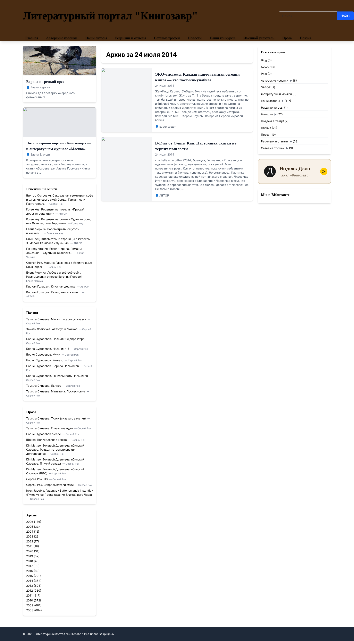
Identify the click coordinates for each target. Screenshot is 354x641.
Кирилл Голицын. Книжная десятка (51, 286)
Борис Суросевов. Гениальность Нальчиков (57, 375)
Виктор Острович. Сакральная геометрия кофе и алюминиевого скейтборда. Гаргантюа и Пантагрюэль (59, 199)
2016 (29, 571)
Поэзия (305, 38)
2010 (29, 600)
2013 (29, 585)
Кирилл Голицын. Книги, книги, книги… (53, 292)
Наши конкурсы (222, 38)
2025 (29, 526)
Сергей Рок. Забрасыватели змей (50, 484)
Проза (287, 38)
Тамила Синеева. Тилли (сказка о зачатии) (56, 418)
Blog (264, 60)
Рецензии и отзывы (130, 38)
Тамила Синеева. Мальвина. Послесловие (56, 391)
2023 (29, 536)
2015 (29, 575)
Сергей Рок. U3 (37, 479)
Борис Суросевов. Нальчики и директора (55, 339)
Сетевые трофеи (167, 38)
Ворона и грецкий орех (45, 82)
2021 (29, 546)
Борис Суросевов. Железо (45, 360)
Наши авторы (96, 38)
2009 (29, 605)
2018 (29, 561)
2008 (29, 610)
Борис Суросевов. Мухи (43, 354)
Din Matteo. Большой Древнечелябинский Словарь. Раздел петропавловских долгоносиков (55, 449)
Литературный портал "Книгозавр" (110, 16)
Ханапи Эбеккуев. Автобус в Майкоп (52, 329)
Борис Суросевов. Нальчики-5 (48, 348)
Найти (345, 16)
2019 (29, 556)
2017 (29, 566)
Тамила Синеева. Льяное (44, 385)
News (265, 67)
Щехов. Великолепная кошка (47, 439)
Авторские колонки (61, 38)
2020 (29, 551)
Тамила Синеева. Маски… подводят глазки (56, 319)
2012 (29, 590)
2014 (29, 580)
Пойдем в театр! (272, 121)
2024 (29, 531)
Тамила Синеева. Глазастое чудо (50, 428)
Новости (195, 38)
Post (264, 73)
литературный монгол (276, 94)
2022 (29, 541)
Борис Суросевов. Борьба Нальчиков (53, 366)
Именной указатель (258, 38)
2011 (29, 595)
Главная (31, 38)
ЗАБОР (266, 87)
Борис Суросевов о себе (44, 434)
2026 (29, 521)
